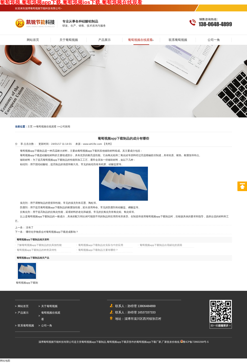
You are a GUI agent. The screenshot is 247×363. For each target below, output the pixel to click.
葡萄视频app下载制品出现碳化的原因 (161, 245)
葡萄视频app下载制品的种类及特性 (37, 249)
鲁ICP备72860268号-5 (196, 341)
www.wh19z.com (92, 143)
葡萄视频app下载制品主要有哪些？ (98, 249)
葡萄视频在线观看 (46, 126)
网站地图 (5, 360)
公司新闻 (65, 126)
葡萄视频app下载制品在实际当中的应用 (100, 245)
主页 (30, 126)
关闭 (107, 143)
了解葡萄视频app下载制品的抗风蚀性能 (39, 245)
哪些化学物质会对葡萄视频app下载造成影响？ (52, 231)
